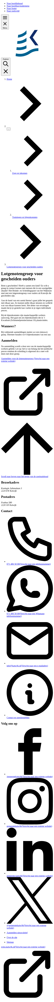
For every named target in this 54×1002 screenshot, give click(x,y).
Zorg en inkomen (19, 173)
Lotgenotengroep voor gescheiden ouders (25, 267)
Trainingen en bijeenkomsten (24, 217)
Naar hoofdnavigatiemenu (18, 6)
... (8, 129)
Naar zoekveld (13, 11)
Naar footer (12, 8)
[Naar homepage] (27, 56)
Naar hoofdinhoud (15, 3)
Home (9, 79)
